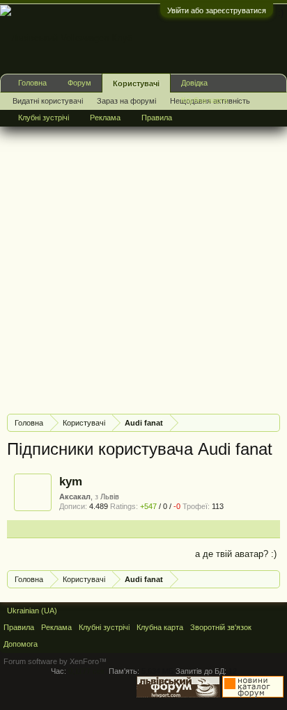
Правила (156, 117)
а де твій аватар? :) (236, 554)
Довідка (194, 83)
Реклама (105, 117)
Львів (109, 496)
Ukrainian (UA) (32, 610)
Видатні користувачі (48, 101)
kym (70, 481)
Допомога (20, 644)
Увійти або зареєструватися (216, 10)
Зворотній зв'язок (220, 627)
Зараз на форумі (126, 101)
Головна (32, 83)
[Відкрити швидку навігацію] (271, 422)
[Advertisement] (143, 260)
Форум (79, 83)
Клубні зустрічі (43, 117)
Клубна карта (204, 100)
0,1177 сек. (87, 671)
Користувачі (136, 83)
